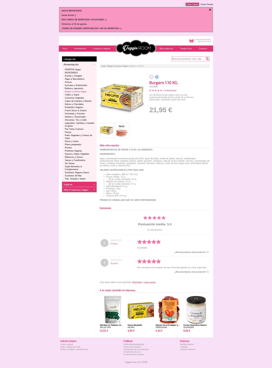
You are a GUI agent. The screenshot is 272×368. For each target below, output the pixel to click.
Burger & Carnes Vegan (75, 91)
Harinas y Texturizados (75, 117)
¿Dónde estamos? (188, 349)
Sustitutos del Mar (73, 175)
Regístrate (137, 282)
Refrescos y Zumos (74, 157)
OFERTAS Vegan (73, 69)
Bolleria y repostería (74, 88)
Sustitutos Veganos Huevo (77, 172)
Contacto (184, 347)
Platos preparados (73, 144)
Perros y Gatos (72, 141)
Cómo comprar (66, 344)
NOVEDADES (71, 72)
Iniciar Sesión (207, 4)
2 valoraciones (170, 90)
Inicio (104, 66)
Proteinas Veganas (73, 151)
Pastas (68, 132)
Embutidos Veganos (74, 107)
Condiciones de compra (133, 354)
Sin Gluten (69, 163)
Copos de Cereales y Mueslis (78, 101)
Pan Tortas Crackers (74, 129)
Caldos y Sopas (72, 95)
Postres (68, 147)
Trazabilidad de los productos (136, 349)
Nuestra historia (187, 344)
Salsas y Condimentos (75, 160)
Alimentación (71, 64)
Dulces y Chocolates (74, 104)
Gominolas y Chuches (75, 113)
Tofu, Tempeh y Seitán (75, 179)
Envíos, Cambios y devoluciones (74, 349)
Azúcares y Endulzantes (76, 85)
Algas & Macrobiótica (74, 79)
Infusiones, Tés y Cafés (76, 120)
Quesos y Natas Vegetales (77, 154)
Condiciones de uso (132, 352)
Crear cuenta (192, 4)
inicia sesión (150, 282)
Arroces (68, 82)
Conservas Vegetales (74, 98)
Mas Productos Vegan (76, 189)
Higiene (68, 184)
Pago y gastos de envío (70, 347)
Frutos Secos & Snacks (76, 110)
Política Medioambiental (133, 344)
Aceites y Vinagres (73, 76)
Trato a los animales (132, 347)
